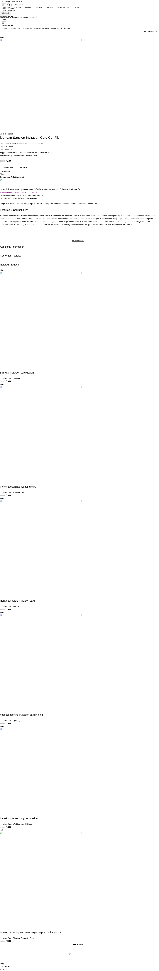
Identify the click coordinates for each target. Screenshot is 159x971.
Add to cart (8, 167)
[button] (78, 945)
